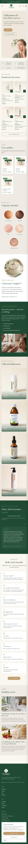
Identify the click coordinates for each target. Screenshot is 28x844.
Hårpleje (3, 795)
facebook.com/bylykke (18, 782)
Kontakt (3, 807)
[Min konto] (23, 6)
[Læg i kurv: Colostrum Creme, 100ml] (11, 91)
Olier (3, 793)
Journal (3, 803)
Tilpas (5, 840)
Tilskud (3, 791)
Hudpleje (4, 789)
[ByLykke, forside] (11, 6)
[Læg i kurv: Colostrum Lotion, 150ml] (24, 116)
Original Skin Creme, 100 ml (7, 122)
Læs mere (21, 829)
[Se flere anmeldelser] (25, 524)
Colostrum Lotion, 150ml (19, 122)
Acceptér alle (14, 833)
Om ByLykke (4, 805)
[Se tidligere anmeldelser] (21, 524)
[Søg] (20, 6)
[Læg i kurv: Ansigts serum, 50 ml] (24, 91)
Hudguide (4, 801)
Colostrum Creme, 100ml (6, 96)
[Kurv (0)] (26, 6)
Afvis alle (14, 837)
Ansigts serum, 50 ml (19, 96)
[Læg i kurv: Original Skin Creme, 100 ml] (11, 116)
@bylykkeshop (7, 782)
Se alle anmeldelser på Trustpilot (14, 516)
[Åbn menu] (2, 6)
